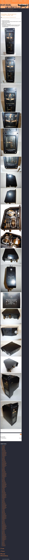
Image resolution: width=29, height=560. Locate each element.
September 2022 (4, 486)
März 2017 (3, 544)
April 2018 (3, 532)
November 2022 (4, 484)
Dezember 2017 (4, 536)
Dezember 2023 (4, 473)
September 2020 (4, 507)
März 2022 (3, 491)
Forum (3, 551)
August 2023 (3, 476)
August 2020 (3, 508)
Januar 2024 (3, 472)
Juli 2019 (3, 519)
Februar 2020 (4, 513)
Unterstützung (4, 555)
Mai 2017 (3, 542)
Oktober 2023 (4, 475)
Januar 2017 (3, 545)
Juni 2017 (3, 541)
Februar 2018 (4, 534)
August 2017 (3, 539)
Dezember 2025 (4, 452)
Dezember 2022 (4, 483)
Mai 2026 (3, 448)
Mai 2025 (3, 458)
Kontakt (3, 553)
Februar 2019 (4, 524)
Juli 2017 (3, 540)
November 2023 (4, 474)
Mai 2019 (3, 521)
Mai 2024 (3, 469)
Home (1, 9)
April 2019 (3, 522)
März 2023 (3, 481)
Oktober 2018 (4, 527)
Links (2, 548)
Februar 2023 (4, 482)
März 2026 (3, 449)
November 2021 (4, 495)
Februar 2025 (4, 461)
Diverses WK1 (11, 9)
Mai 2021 (3, 500)
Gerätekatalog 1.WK (6, 9)
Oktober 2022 (4, 485)
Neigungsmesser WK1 (13, 17)
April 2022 (3, 490)
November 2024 (4, 463)
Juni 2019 (3, 520)
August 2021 (3, 497)
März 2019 (3, 523)
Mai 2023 (3, 479)
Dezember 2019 (4, 515)
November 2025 (4, 453)
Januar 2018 (3, 535)
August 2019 (3, 518)
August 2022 (3, 487)
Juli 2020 (3, 509)
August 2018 (3, 529)
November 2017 (4, 537)
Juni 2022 (3, 489)
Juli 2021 (3, 498)
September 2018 (4, 528)
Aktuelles (25, 0)
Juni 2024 (3, 468)
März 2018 (3, 533)
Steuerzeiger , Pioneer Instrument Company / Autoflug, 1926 (8, 14)
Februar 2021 (4, 503)
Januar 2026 (3, 451)
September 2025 (4, 455)
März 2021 (3, 502)
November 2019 (4, 516)
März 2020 (3, 512)
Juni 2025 (3, 457)
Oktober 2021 (4, 496)
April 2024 (3, 469)
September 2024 (4, 465)
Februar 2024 (4, 471)
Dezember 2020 (4, 504)
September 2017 (4, 538)
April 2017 (3, 543)
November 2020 (4, 505)
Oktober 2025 (4, 454)
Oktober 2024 (4, 464)
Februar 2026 (4, 450)
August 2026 (3, 445)
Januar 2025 (3, 462)
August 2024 (3, 466)
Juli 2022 (3, 488)
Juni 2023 (3, 478)
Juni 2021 (3, 499)
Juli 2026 (3, 446)
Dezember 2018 (4, 525)
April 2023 (3, 480)
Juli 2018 (3, 530)
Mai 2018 (3, 531)
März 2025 (3, 460)
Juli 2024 (3, 467)
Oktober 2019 (4, 517)
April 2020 (3, 511)
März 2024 (3, 470)
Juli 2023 (3, 477)
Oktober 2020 (4, 506)
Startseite (2, 0)
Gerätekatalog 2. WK (7, 0)
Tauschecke (2, 2)
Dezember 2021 (4, 494)
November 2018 (4, 526)
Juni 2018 (3, 531)
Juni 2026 (3, 447)
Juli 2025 (3, 456)
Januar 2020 (3, 514)
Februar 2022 (4, 492)
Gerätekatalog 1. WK (15, 0)
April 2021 (3, 501)
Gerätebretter (20, 0)
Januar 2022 (3, 493)
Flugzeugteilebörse (8, 2)
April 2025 (3, 459)
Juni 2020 (3, 510)
